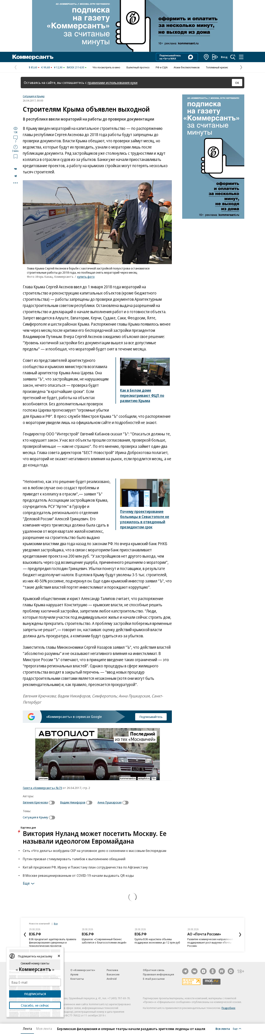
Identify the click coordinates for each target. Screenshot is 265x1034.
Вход (224, 57)
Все (56, 923)
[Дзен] (203, 971)
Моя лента (44, 1028)
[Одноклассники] (213, 971)
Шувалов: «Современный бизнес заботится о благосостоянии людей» (104, 940)
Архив (74, 974)
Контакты (77, 979)
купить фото (86, 276)
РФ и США (161, 67)
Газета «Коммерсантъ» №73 (42, 788)
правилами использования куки (112, 82)
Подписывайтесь (151, 717)
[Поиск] (233, 57)
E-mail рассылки (154, 979)
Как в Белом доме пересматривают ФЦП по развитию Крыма (142, 395)
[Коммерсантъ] (32, 57)
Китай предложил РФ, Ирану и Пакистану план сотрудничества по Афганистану (85, 867)
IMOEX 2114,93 (75, 67)
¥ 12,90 (58, 67)
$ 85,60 (33, 67)
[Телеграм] (185, 971)
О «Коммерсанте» (82, 970)
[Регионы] (206, 57)
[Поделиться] (15, 169)
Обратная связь (153, 970)
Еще (26, 883)
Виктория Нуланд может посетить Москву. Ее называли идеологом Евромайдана (94, 837)
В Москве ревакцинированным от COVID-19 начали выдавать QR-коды (78, 875)
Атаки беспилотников (187, 67)
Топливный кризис (217, 67)
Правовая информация (158, 974)
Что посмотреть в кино (106, 67)
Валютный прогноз (137, 67)
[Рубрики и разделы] (241, 57)
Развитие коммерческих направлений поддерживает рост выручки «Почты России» (210, 942)
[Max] (231, 971)
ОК (237, 83)
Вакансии (113, 974)
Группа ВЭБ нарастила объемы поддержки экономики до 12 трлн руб (157, 940)
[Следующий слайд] (240, 934)
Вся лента (223, 1029)
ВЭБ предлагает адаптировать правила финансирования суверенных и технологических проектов (52, 942)
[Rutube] (222, 971)
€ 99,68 (45, 67)
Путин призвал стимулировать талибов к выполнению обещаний (74, 858)
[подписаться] (53, 802)
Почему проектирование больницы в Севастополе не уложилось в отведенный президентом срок (144, 519)
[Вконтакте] (194, 971)
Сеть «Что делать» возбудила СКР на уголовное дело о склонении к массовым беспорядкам (94, 850)
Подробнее (228, 1008)
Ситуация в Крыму (34, 96)
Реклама (112, 970)
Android (112, 979)
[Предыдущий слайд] (25, 934)
